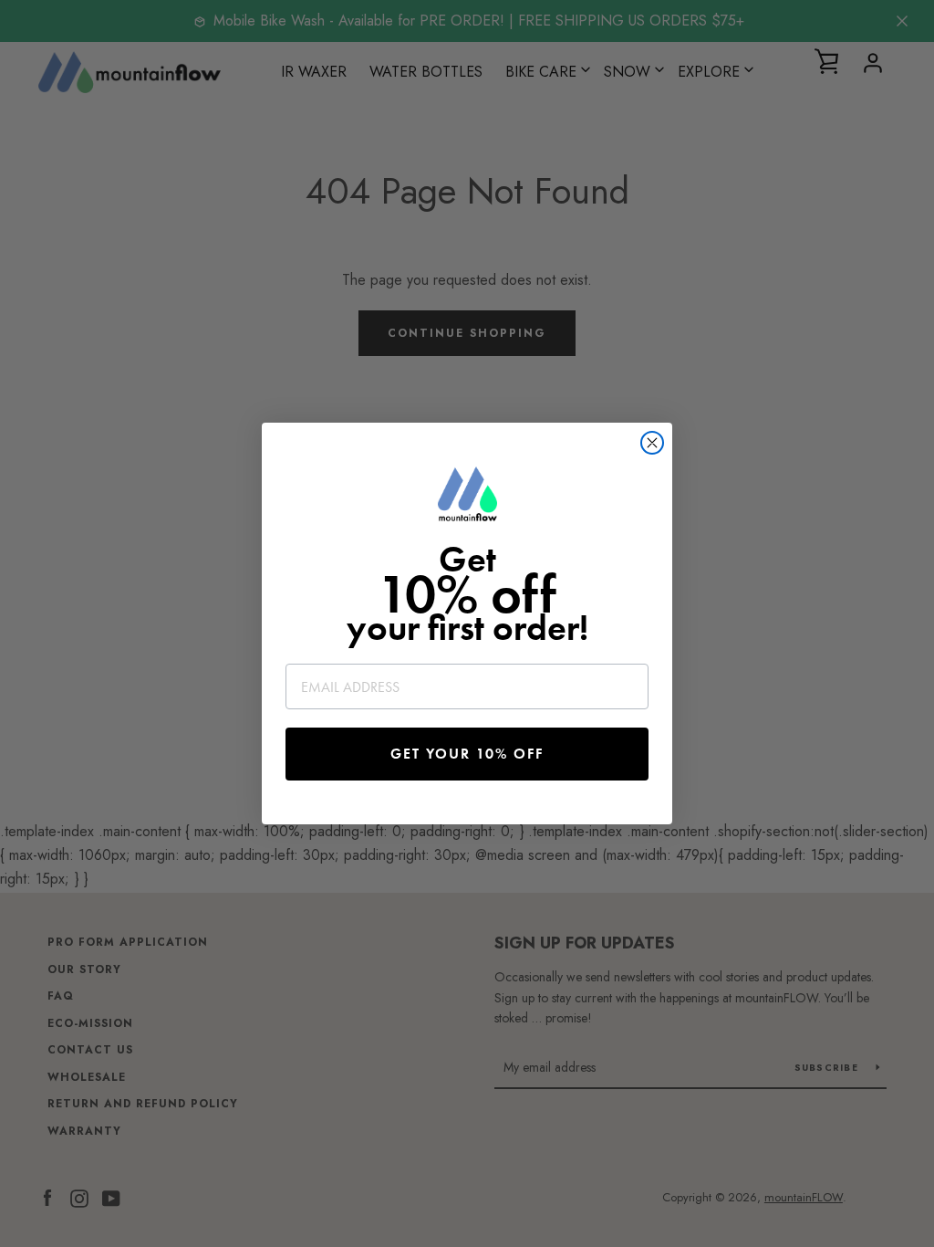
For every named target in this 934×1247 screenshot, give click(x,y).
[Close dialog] (652, 443)
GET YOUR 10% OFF (467, 753)
